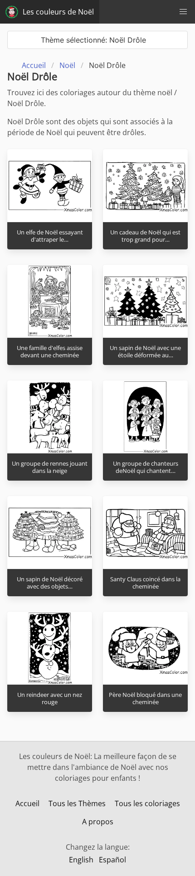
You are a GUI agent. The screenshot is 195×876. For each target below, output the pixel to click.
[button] (183, 12)
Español (112, 860)
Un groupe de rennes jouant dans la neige (50, 467)
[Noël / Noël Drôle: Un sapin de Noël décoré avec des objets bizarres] (49, 532)
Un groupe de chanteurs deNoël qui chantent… (145, 467)
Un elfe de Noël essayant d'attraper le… (50, 236)
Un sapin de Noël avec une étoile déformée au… (145, 352)
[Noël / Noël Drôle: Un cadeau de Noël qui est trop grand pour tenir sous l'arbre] (145, 185)
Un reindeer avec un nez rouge (49, 698)
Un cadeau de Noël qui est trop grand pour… (145, 236)
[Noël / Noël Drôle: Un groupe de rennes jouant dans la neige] (49, 416)
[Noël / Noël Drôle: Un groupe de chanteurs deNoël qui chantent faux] (145, 416)
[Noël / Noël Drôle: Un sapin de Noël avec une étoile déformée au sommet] (145, 301)
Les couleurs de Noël (58, 12)
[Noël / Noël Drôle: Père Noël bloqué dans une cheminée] (145, 648)
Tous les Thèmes (77, 803)
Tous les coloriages (147, 803)
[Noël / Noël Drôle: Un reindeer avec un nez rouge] (49, 648)
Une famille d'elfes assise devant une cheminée (50, 352)
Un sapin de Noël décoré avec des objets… (50, 583)
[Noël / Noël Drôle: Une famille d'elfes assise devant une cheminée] (49, 301)
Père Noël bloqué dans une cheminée (145, 698)
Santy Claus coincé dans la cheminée (145, 583)
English (81, 860)
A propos (97, 822)
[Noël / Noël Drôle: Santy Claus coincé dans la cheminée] (145, 532)
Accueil (27, 803)
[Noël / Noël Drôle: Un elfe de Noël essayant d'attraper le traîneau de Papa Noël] (49, 185)
